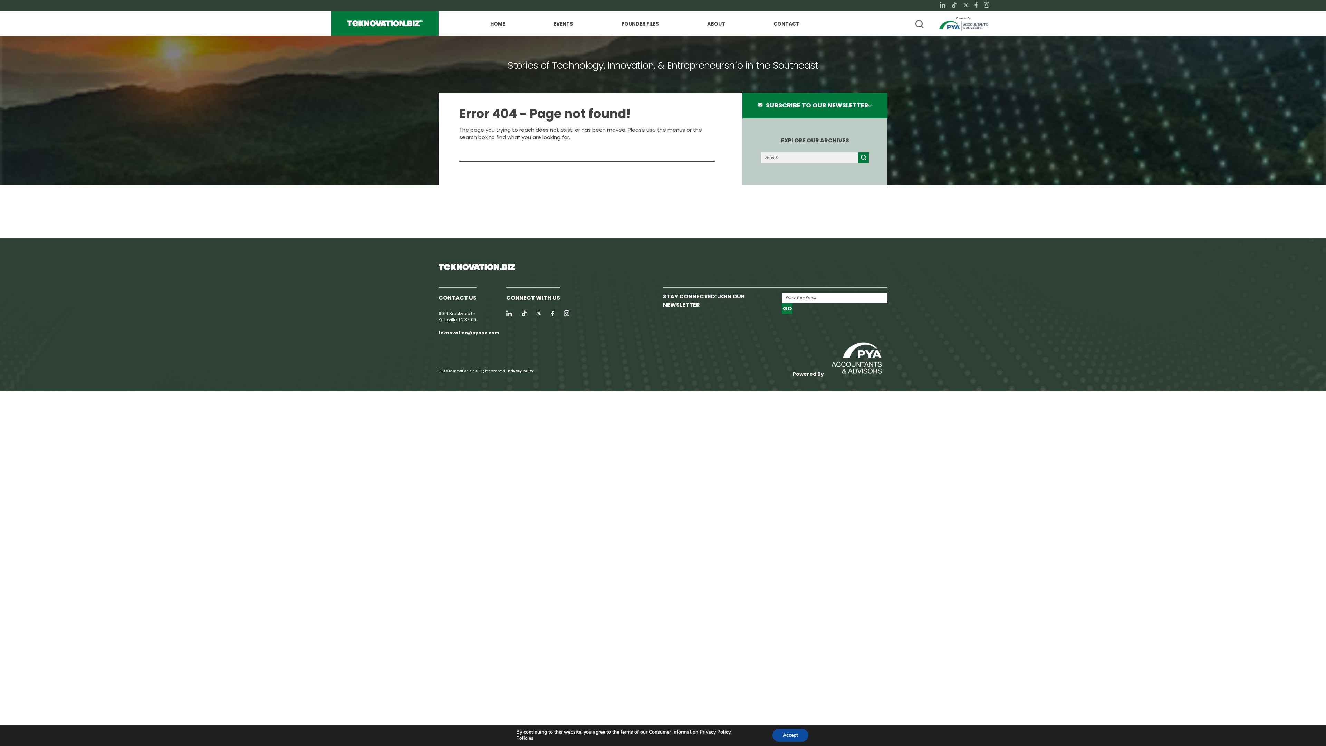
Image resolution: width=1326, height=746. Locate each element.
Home (497, 24)
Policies (525, 738)
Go (787, 309)
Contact (786, 24)
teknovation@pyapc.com (469, 333)
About (716, 24)
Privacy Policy (521, 371)
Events (563, 24)
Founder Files (640, 24)
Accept (790, 735)
